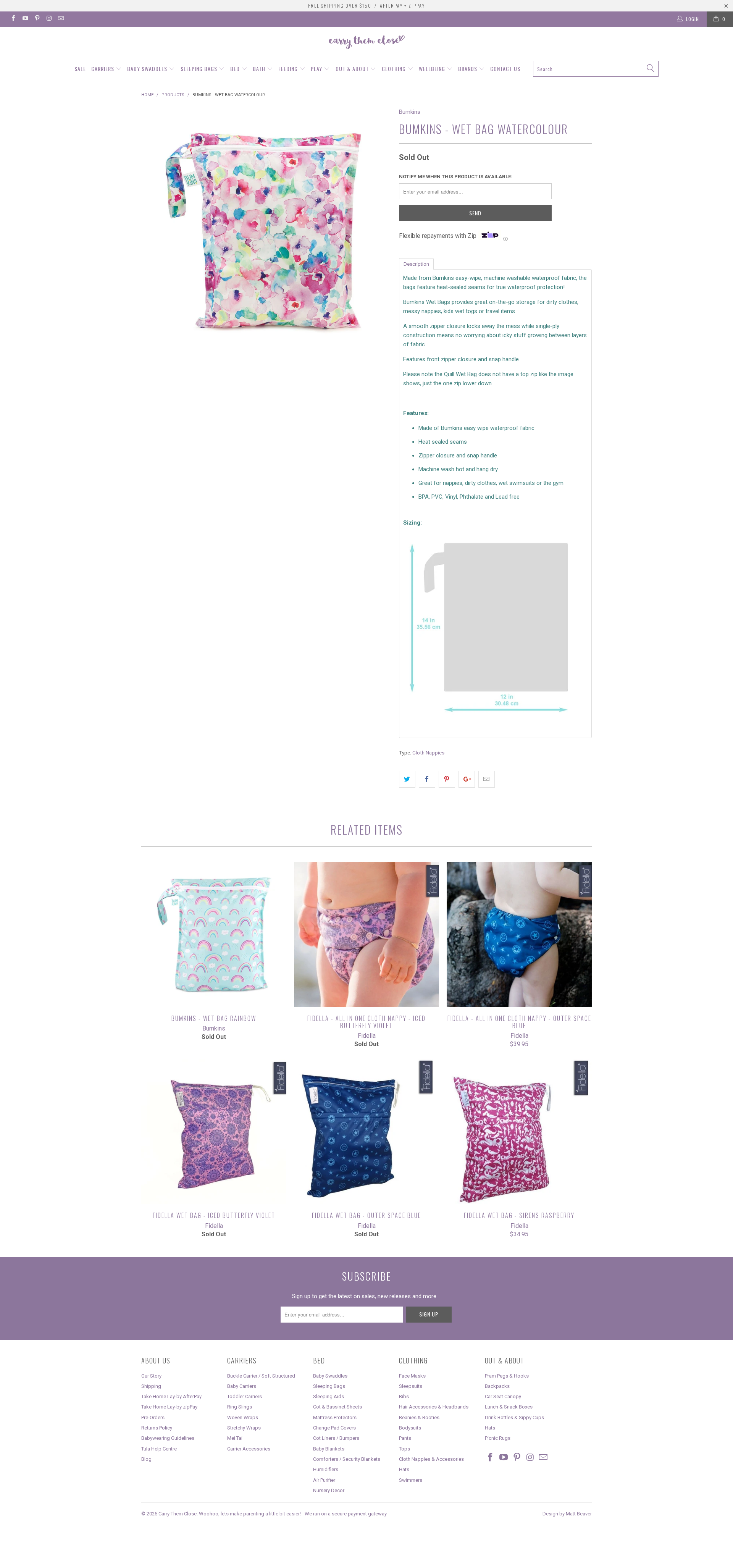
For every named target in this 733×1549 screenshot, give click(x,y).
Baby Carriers (241, 1386)
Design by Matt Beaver (567, 1514)
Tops (404, 1449)
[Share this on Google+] (467, 779)
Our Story (151, 1376)
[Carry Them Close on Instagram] (48, 19)
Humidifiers (325, 1469)
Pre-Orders (153, 1417)
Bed (235, 69)
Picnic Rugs (497, 1438)
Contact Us (505, 69)
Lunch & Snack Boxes (509, 1407)
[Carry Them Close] (366, 43)
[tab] (416, 263)
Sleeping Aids (328, 1396)
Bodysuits (410, 1428)
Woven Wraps (242, 1417)
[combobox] (595, 69)
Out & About (353, 69)
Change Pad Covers (334, 1428)
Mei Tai (234, 1438)
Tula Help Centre (159, 1449)
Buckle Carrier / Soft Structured (261, 1376)
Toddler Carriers (244, 1396)
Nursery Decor (328, 1490)
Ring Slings (239, 1407)
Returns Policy (156, 1428)
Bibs (404, 1396)
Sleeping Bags (200, 69)
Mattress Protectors (335, 1417)
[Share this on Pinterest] (447, 779)
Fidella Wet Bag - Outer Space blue (366, 1131)
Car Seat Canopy (503, 1396)
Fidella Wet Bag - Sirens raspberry (519, 1131)
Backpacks (497, 1386)
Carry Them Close (177, 1514)
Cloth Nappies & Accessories (431, 1459)
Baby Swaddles (148, 69)
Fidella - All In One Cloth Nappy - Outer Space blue (519, 934)
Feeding (288, 69)
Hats (404, 1469)
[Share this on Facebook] (427, 779)
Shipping (151, 1386)
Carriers (103, 69)
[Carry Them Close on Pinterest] (37, 19)
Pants (405, 1438)
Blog (146, 1459)
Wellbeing (433, 69)
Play (317, 69)
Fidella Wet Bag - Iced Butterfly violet (213, 1131)
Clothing (394, 69)
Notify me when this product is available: (455, 176)
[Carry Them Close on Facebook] (13, 19)
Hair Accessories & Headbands (433, 1407)
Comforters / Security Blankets (346, 1459)
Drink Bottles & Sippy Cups (514, 1417)
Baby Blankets (328, 1449)
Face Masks (412, 1376)
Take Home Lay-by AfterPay (171, 1396)
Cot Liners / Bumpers (336, 1438)
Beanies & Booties (419, 1417)
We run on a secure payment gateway (346, 1514)
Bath (260, 69)
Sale (80, 69)
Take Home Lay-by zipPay (169, 1407)
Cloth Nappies (428, 752)
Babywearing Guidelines (167, 1438)
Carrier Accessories (248, 1449)
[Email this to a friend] (486, 779)
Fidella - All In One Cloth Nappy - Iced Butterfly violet (366, 934)
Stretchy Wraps (244, 1428)
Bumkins (409, 111)
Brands (468, 69)
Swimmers (410, 1480)
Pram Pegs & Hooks (507, 1376)
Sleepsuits (410, 1386)
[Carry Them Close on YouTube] (24, 19)
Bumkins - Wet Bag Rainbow (213, 934)
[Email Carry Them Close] (60, 19)
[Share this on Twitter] (407, 779)
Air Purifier (324, 1480)
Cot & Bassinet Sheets (337, 1407)
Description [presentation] (416, 264)
